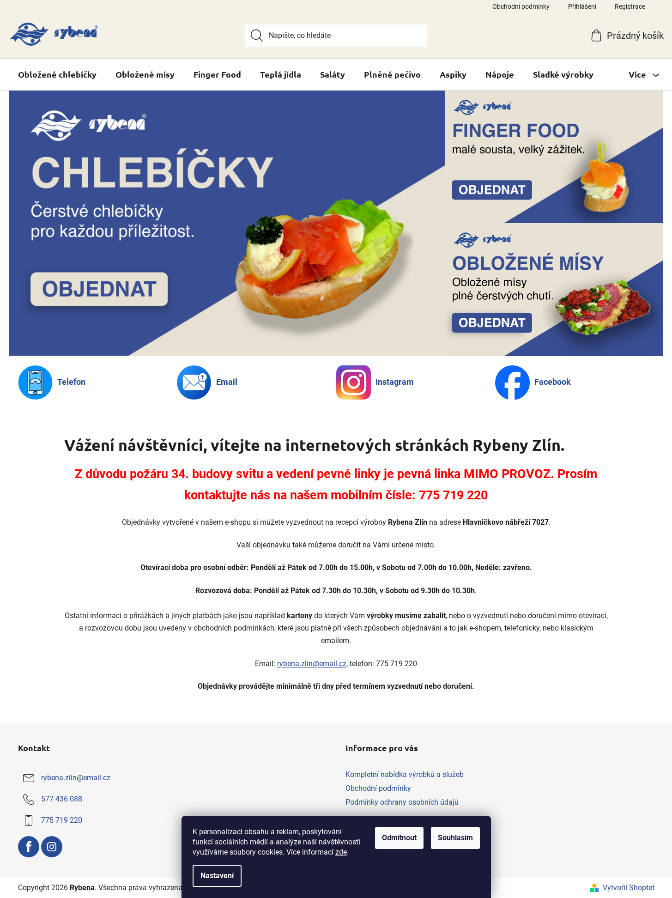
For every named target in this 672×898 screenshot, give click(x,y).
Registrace (630, 6)
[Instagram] (51, 846)
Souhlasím (455, 837)
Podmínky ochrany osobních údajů (402, 802)
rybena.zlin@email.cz (311, 663)
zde (341, 852)
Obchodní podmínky (521, 6)
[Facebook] (28, 846)
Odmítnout (399, 837)
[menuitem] (57, 74)
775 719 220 (61, 820)
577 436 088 (61, 799)
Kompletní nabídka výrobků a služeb (404, 774)
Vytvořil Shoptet (628, 887)
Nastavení (217, 875)
